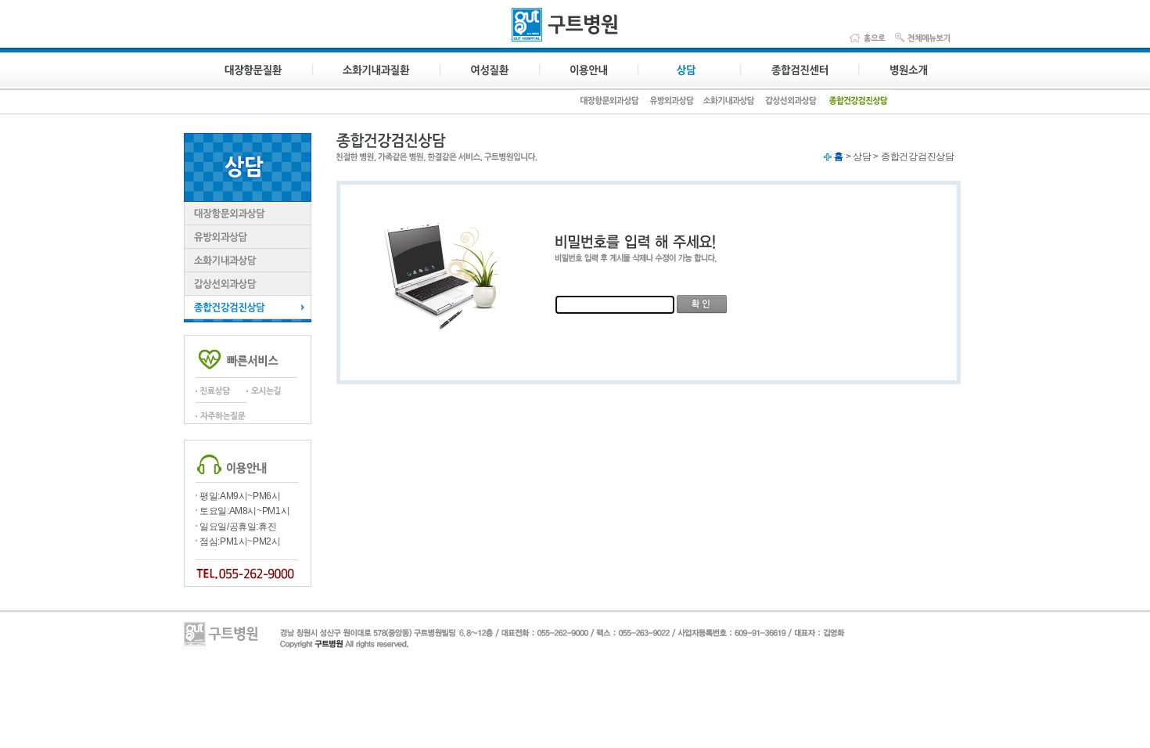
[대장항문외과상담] (609, 106)
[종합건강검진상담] (858, 106)
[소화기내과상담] (729, 106)
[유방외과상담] (671, 106)
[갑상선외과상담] (791, 106)
